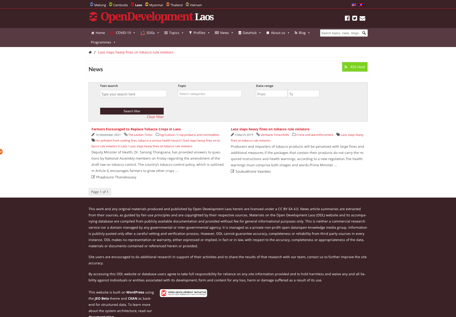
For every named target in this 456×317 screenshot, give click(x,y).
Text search (109, 86)
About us (278, 32)
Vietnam (196, 5)
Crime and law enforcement (314, 135)
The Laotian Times (140, 135)
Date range (264, 86)
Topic (182, 86)
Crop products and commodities (198, 135)
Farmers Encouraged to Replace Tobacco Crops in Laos (136, 129)
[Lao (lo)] (361, 5)
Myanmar (156, 5)
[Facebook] (347, 19)
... (176, 170)
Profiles (199, 32)
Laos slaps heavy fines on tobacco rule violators (136, 52)
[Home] (90, 52)
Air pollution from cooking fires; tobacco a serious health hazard (138, 140)
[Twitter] (354, 19)
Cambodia (120, 5)
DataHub (250, 32)
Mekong (100, 5)
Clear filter (155, 117)
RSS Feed (357, 67)
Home (100, 32)
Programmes (101, 42)
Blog (302, 32)
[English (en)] (354, 5)
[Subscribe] (362, 19)
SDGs (151, 32)
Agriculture (167, 135)
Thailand (177, 5)
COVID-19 (123, 32)
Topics (174, 32)
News (224, 32)
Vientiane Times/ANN (275, 135)
